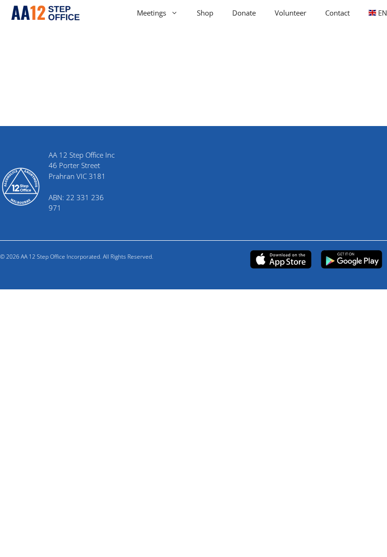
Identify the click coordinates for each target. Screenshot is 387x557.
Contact (337, 12)
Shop (205, 12)
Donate (244, 12)
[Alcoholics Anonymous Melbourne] (41, 13)
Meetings (151, 12)
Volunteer (290, 12)
